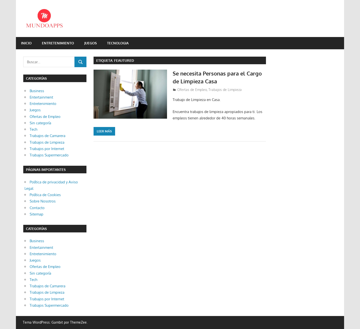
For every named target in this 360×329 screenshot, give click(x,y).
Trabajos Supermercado (49, 155)
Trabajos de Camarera (47, 135)
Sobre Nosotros (43, 201)
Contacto (37, 207)
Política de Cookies (45, 194)
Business (37, 91)
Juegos (90, 43)
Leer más (104, 131)
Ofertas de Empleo (192, 90)
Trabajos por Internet (47, 148)
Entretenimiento (58, 43)
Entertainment (41, 97)
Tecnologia (118, 43)
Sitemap (36, 214)
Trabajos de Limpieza (225, 90)
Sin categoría (40, 123)
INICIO (26, 43)
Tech (33, 129)
